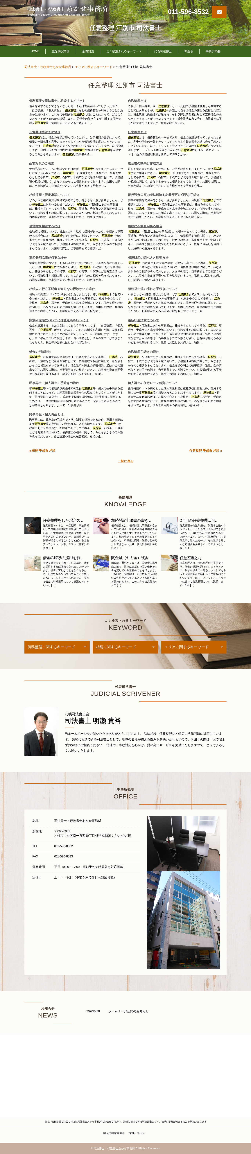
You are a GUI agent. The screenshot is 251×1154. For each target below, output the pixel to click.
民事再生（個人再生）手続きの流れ (54, 383)
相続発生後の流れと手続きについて (153, 289)
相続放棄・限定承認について (49, 195)
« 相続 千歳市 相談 (42, 451)
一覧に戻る (125, 461)
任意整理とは (137, 132)
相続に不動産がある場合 (145, 226)
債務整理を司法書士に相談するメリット (57, 101)
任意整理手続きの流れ (44, 132)
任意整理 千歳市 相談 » (205, 451)
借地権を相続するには (44, 226)
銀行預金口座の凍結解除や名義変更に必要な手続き (164, 195)
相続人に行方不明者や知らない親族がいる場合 (62, 289)
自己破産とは (137, 101)
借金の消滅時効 (40, 351)
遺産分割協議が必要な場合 (48, 257)
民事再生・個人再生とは (46, 414)
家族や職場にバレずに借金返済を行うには (59, 320)
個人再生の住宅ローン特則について (153, 383)
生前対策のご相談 (41, 163)
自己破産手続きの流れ (143, 351)
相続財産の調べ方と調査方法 (148, 257)
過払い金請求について (143, 320)
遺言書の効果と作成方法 (145, 163)
